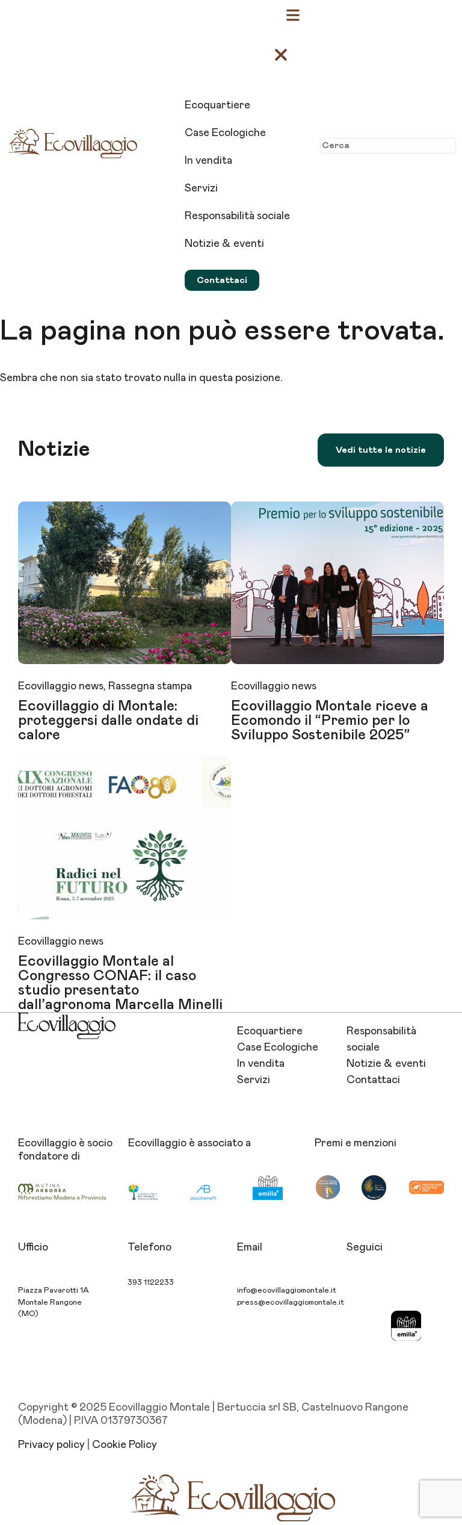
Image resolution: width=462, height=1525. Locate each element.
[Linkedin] (361, 1359)
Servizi (253, 1080)
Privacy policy (51, 1445)
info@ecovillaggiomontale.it (286, 1290)
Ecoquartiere (270, 1031)
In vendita (261, 1063)
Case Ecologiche (277, 1047)
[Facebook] (406, 1292)
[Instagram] (361, 1292)
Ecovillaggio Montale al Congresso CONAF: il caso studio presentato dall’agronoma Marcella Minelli (120, 983)
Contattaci (373, 1080)
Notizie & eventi (386, 1063)
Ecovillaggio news (60, 686)
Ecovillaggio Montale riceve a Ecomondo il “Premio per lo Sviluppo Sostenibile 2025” (329, 720)
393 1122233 (151, 1283)
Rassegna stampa (150, 686)
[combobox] (388, 146)
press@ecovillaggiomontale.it (290, 1302)
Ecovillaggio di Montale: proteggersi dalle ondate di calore (108, 720)
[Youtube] (361, 1326)
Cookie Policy (124, 1445)
